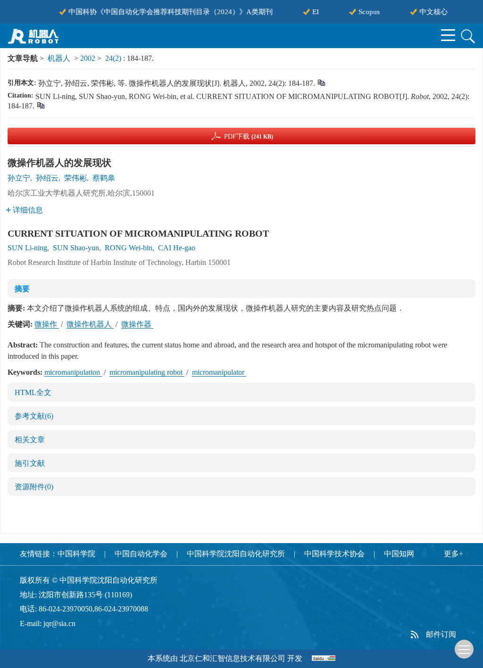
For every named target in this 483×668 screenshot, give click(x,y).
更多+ (453, 554)
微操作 (46, 324)
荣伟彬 (75, 178)
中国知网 (399, 554)
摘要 (22, 289)
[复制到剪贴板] (321, 82)
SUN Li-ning (27, 248)
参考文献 (34, 416)
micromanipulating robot (146, 372)
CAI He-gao (176, 248)
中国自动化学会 (141, 554)
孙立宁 (19, 178)
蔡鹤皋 (103, 178)
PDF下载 (248, 136)
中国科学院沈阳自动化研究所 (236, 554)
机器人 (59, 58)
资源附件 (34, 487)
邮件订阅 (441, 634)
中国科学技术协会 (334, 554)
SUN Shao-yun (76, 248)
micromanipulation (73, 372)
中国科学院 (76, 554)
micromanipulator (219, 372)
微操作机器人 (90, 324)
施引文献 (30, 463)
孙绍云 (47, 178)
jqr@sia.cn (59, 623)
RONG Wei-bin (128, 248)
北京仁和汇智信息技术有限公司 (232, 658)
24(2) (114, 58)
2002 (87, 58)
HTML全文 (33, 392)
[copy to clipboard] (40, 105)
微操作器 (137, 324)
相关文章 (30, 440)
